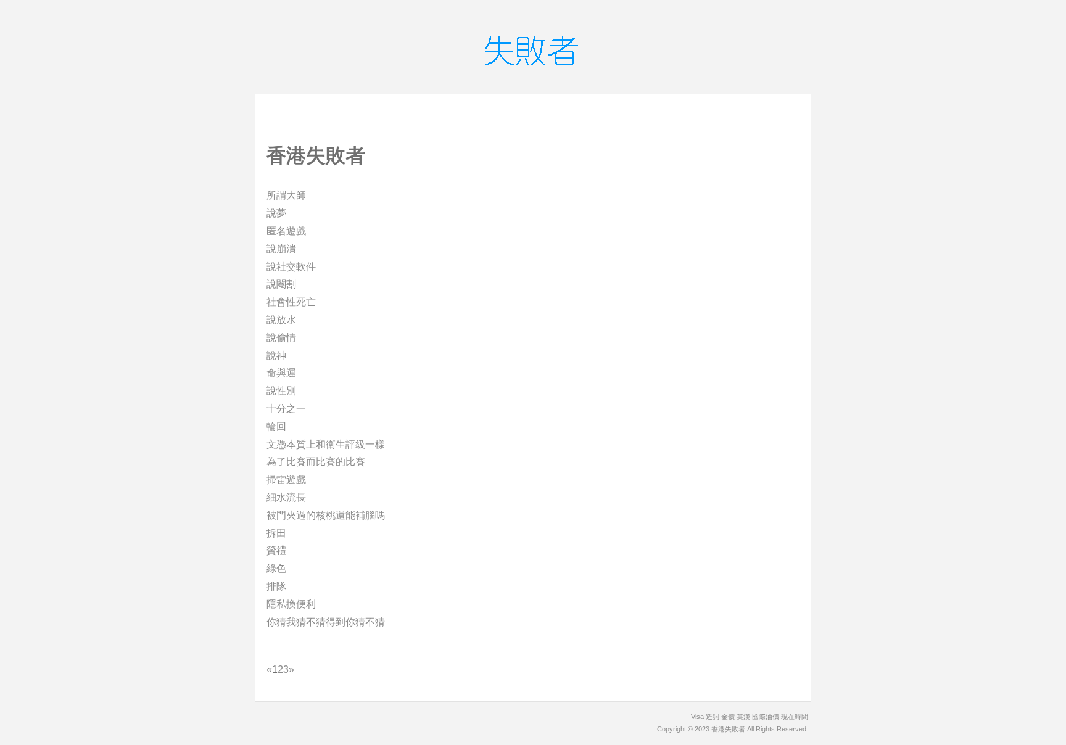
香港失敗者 (728, 729)
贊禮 (276, 550)
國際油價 (765, 716)
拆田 (276, 533)
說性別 (281, 390)
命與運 (281, 373)
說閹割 (281, 284)
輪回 (276, 426)
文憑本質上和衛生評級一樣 (325, 444)
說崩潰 (281, 249)
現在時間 (794, 716)
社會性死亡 (291, 302)
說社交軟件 (291, 266)
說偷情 (281, 337)
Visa (697, 716)
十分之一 (286, 408)
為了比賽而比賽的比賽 (315, 461)
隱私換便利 (291, 604)
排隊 (276, 586)
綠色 (276, 568)
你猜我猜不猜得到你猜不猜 (325, 622)
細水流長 (286, 497)
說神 (276, 355)
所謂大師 (286, 195)
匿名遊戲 (286, 231)
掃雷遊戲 (286, 479)
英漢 (743, 716)
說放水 (281, 320)
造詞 (712, 716)
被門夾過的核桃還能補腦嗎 (325, 515)
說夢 (276, 213)
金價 (728, 716)
